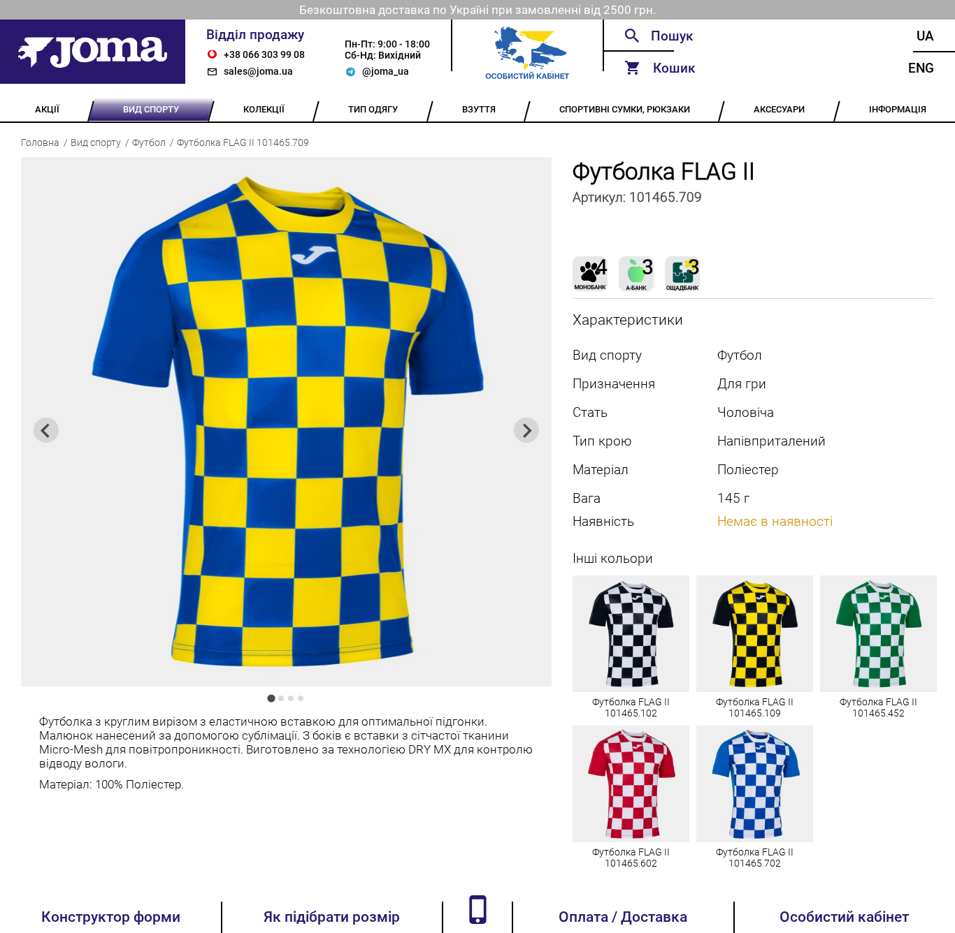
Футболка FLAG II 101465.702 (755, 857)
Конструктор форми (110, 917)
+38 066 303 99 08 (264, 54)
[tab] (271, 699)
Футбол (149, 142)
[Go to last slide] (46, 430)
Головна (40, 142)
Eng (921, 68)
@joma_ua (385, 71)
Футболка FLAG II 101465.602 (631, 857)
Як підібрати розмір (332, 917)
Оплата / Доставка (623, 917)
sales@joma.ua (258, 71)
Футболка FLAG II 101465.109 (755, 707)
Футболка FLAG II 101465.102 (631, 707)
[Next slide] (526, 430)
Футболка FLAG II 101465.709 (243, 142)
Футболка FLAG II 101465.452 (878, 707)
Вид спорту (96, 142)
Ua (925, 36)
